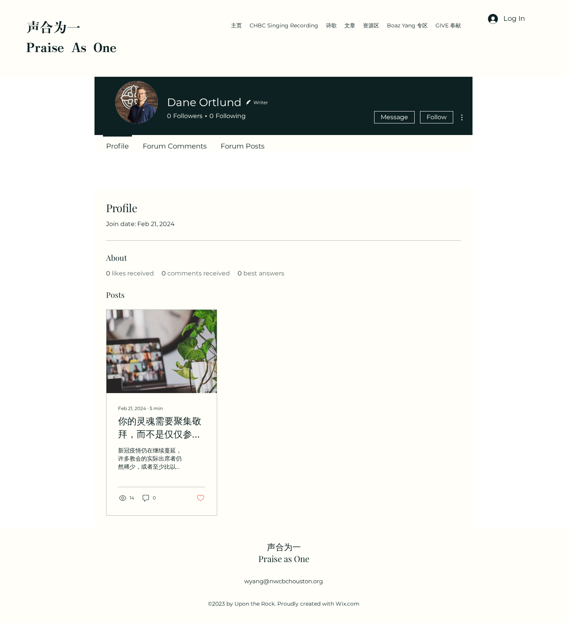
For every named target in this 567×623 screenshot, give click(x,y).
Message (394, 117)
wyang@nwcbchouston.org (283, 581)
